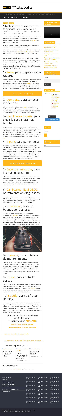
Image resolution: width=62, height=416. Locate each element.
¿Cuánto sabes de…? (38, 14)
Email (46, 77)
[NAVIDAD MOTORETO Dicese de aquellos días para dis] (47, 110)
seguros (32, 288)
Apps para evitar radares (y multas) (23, 94)
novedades (9, 14)
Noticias (11, 23)
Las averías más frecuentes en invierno (35, 353)
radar (16, 33)
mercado (28, 14)
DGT (25, 107)
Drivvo (10, 277)
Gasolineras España (19, 116)
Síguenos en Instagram (53, 119)
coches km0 (5, 379)
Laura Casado (18, 31)
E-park (10, 142)
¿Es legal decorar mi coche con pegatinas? (8, 353)
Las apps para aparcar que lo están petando (22, 163)
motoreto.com (50, 14)
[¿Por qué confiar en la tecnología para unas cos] (52, 110)
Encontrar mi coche (19, 169)
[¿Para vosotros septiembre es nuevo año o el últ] (57, 110)
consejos (6, 23)
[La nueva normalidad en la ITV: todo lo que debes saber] (22, 349)
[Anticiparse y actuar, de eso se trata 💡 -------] (52, 113)
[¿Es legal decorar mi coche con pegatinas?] (7, 349)
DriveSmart (13, 206)
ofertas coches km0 (7, 387)
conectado (17, 369)
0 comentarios (26, 31)
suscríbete (25, 17)
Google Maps (33, 40)
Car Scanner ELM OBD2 (22, 189)
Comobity (12, 100)
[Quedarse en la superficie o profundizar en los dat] (47, 113)
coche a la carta (8, 17)
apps (32, 31)
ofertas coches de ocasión (8, 384)
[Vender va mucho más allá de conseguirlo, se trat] (57, 113)
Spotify (12, 295)
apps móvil (36, 31)
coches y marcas (19, 14)
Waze (10, 72)
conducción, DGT (6, 33)
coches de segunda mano (8, 382)
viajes (4, 138)
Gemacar (12, 255)
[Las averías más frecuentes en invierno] (34, 349)
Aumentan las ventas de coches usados (15, 334)
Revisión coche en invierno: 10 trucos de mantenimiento (24, 341)
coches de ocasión (6, 377)
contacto (17, 17)
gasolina (13, 33)
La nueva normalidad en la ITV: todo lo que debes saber (21, 356)
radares (29, 83)
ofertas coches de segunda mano (10, 389)
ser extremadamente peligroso (24, 51)
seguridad (20, 33)
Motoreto (15, 215)
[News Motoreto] (3, 14)
